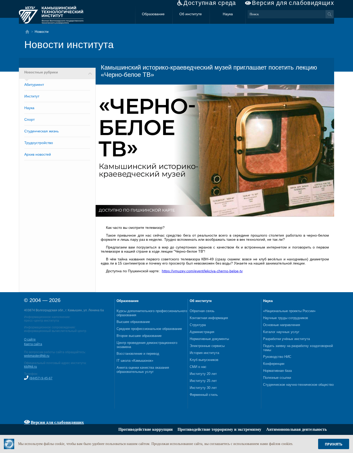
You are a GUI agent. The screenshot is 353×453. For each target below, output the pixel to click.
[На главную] (29, 31)
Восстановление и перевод (138, 354)
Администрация (202, 332)
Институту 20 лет (203, 374)
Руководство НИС (277, 357)
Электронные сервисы (207, 346)
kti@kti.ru (30, 366)
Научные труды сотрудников (285, 318)
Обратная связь (202, 311)
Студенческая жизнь (41, 131)
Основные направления (281, 325)
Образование (153, 14)
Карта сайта (33, 344)
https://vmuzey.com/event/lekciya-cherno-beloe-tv (202, 271)
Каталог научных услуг (281, 332)
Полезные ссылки (277, 378)
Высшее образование (133, 322)
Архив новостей (37, 154)
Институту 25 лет (203, 381)
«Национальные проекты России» (289, 311)
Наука (228, 14)
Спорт (29, 119)
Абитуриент (34, 84)
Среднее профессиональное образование (149, 329)
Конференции (273, 364)
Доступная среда (209, 3)
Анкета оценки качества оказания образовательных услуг (143, 370)
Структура (198, 325)
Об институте (190, 14)
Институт (31, 96)
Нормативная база (277, 371)
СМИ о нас (198, 367)
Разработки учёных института (286, 339)
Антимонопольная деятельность (296, 429)
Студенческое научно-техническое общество (298, 385)
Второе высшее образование (139, 336)
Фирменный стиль (204, 395)
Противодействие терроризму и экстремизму (219, 429)
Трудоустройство (38, 143)
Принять (333, 444)
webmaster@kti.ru (36, 356)
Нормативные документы (209, 339)
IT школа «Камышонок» (135, 361)
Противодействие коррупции (145, 429)
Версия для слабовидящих (293, 3)
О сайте (30, 339)
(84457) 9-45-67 (40, 378)
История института (204, 353)
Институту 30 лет (203, 388)
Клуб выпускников (204, 360)
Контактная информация (209, 318)
